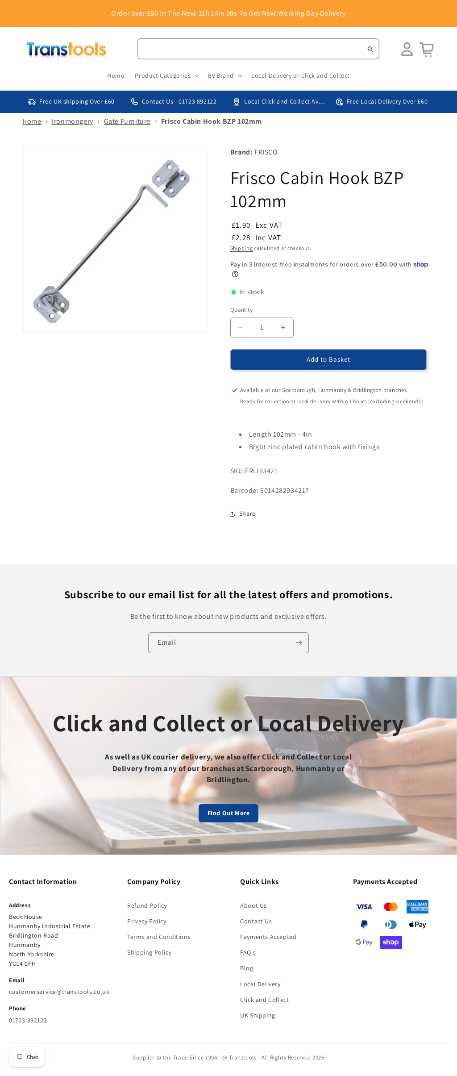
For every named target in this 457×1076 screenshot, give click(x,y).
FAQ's (248, 952)
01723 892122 (28, 1020)
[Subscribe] (298, 642)
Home (31, 121)
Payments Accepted (268, 937)
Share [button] (247, 513)
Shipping (241, 248)
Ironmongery (72, 121)
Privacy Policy (146, 921)
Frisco (266, 152)
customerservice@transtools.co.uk (59, 992)
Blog (246, 968)
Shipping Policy (149, 952)
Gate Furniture (127, 121)
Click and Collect (264, 1000)
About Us (253, 905)
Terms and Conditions (159, 937)
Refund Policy (147, 905)
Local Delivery (260, 984)
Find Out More (229, 813)
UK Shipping (257, 1015)
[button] (166, 75)
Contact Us (256, 921)
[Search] (370, 49)
